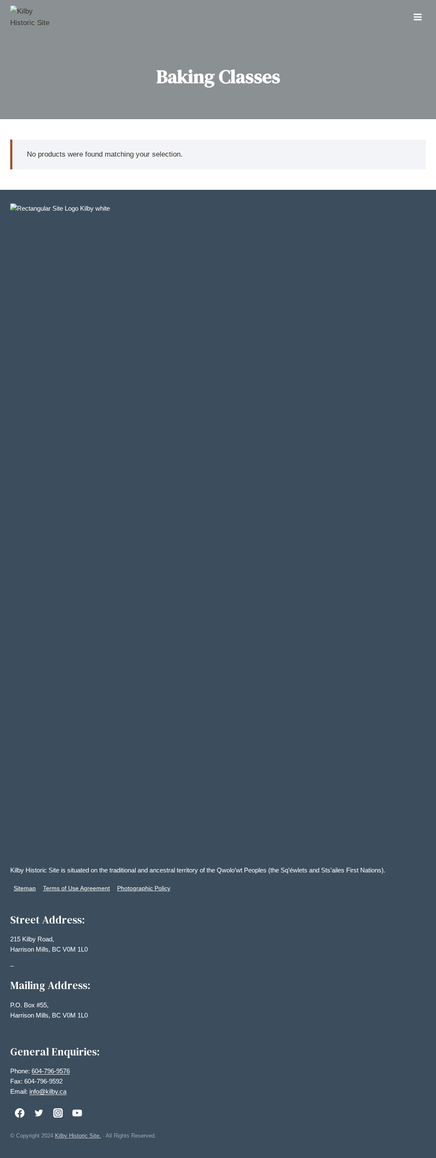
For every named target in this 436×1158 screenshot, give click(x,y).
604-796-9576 (51, 1071)
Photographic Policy (143, 888)
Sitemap (25, 888)
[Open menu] (417, 17)
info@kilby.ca (47, 1091)
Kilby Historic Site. (78, 1135)
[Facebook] (19, 1112)
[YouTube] (77, 1112)
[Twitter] (39, 1112)
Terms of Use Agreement (76, 888)
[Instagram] (58, 1112)
